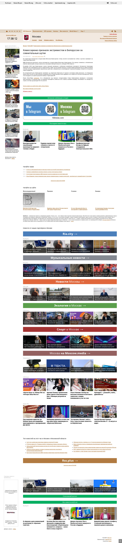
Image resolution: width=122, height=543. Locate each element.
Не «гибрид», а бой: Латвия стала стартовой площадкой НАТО (89, 451)
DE (17, 31)
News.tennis (26, 334)
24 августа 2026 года (11, 35)
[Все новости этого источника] (44, 56)
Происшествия (37, 31)
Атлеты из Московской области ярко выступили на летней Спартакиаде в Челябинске (48, 169)
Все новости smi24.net (70, 502)
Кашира (97, 191)
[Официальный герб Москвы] (26, 37)
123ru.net (113, 3)
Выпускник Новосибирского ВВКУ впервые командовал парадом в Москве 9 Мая (47, 452)
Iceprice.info (71, 3)
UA (14, 31)
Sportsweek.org (60, 3)
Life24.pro (26, 310)
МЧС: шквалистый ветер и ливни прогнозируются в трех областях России (92, 449)
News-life (26, 404)
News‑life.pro (18, 3)
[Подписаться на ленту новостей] (115, 31)
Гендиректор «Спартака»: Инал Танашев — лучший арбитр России (11, 522)
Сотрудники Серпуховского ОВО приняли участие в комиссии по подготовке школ (47, 174)
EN (9, 31)
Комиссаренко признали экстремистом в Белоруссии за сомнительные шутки (53, 45)
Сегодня (34, 40)
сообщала (36, 78)
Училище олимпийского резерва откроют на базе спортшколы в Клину (44, 171)
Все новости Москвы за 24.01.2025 (32, 88)
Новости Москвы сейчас (111, 40)
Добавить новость (49, 40)
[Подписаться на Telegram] (107, 3)
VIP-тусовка (47, 31)
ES (19, 31)
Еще (82, 31)
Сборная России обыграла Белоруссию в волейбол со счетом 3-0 (11, 492)
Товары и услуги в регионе (110, 36)
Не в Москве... (59, 40)
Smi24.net (26, 478)
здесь (13, 158)
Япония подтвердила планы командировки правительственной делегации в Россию (95, 447)
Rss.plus (25, 262)
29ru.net (38, 3)
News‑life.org (29, 3)
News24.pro (26, 358)
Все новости (64, 31)
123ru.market (48, 3)
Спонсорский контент (70, 496)
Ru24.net (25, 129)
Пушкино (50, 191)
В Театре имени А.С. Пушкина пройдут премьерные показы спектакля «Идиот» (47, 444)
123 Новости (27, 31)
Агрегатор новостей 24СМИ (58, 180)
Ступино (73, 191)
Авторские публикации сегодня (58, 98)
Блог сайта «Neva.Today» (38, 56)
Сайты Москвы (113, 34)
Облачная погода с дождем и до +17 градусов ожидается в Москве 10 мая (92, 442)
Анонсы (55, 31)
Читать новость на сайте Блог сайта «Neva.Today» (36, 86)
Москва (25, 45)
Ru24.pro (8, 3)
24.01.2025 (30, 45)
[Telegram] (112, 31)
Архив (40, 40)
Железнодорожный (29, 191)
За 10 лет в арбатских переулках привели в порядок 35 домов (42, 442)
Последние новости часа (58, 123)
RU (12, 31)
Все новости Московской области (108, 38)
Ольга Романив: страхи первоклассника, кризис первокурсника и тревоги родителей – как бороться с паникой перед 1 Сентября (59, 176)
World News (73, 31)
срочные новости (106, 219)
